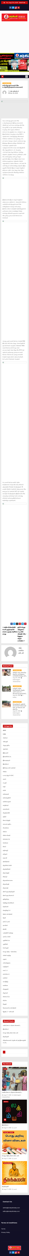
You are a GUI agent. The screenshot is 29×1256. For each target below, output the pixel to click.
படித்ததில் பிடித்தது (8, 933)
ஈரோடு (4, 772)
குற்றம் (4, 817)
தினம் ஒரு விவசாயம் (8, 895)
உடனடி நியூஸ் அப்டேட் (6, 83)
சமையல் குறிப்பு (7, 824)
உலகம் (4, 779)
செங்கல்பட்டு (6, 839)
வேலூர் (5, 1004)
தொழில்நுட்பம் (6, 910)
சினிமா (5, 832)
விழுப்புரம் (5, 993)
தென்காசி (5, 907)
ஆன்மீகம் (5, 749)
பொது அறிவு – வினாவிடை (10, 952)
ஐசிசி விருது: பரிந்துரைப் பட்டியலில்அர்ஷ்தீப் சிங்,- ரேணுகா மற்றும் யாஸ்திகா (22, 634)
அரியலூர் (5, 741)
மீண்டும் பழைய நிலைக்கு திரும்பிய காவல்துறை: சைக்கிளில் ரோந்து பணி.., (20, 674)
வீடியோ (5, 1000)
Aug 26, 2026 (16, 677)
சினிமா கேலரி (6, 835)
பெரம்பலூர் (6, 948)
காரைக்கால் (6, 809)
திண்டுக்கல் (6, 862)
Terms (3, 1229)
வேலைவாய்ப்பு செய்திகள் (9, 1008)
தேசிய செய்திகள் (7, 914)
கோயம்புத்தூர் (6, 820)
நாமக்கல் (5, 925)
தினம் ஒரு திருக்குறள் (9, 892)
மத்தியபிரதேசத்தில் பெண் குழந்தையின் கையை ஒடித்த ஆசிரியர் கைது (9, 630)
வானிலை (5, 985)
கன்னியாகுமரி (7, 802)
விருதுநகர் (5, 989)
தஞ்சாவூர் (5, 850)
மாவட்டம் (5, 970)
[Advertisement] (14, 38)
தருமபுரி (5, 858)
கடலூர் (5, 783)
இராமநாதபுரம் (6, 760)
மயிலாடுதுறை (6, 963)
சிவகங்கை (6, 828)
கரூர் (4, 787)
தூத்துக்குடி (6, 899)
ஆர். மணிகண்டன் (14, 91)
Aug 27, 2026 (7, 1095)
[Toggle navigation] (26, 76)
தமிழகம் (5, 854)
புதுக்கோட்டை (6, 940)
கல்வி (4, 790)
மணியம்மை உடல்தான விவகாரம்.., (11, 1025)
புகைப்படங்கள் (6, 937)
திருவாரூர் (5, 888)
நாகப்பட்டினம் (6, 922)
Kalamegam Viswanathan (17, 680)
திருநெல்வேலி (6, 869)
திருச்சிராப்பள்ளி (7, 865)
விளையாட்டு (6, 997)
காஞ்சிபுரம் (6, 805)
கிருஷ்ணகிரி (6, 813)
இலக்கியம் (6, 764)
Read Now (14, 62)
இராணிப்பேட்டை (7, 757)
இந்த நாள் (5, 753)
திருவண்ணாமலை (8, 880)
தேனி (4, 918)
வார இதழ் (5, 982)
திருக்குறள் (6, 1037)
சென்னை (5, 843)
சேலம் (4, 846)
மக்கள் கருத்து (7, 955)
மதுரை (5, 959)
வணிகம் (5, 978)
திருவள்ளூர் (6, 884)
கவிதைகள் (6, 794)
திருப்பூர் (5, 877)
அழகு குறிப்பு (6, 745)
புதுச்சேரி (5, 944)
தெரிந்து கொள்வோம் (8, 903)
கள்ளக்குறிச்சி (7, 798)
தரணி (15, 1128)
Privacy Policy (5, 1232)
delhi (4, 730)
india (4, 734)
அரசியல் (5, 738)
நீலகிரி (4, 929)
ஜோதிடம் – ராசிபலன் (8, 1012)
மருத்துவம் (6, 967)
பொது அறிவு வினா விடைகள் (10, 1033)
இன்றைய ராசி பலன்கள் (9, 768)
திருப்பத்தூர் (6, 873)
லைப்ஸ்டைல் (6, 974)
